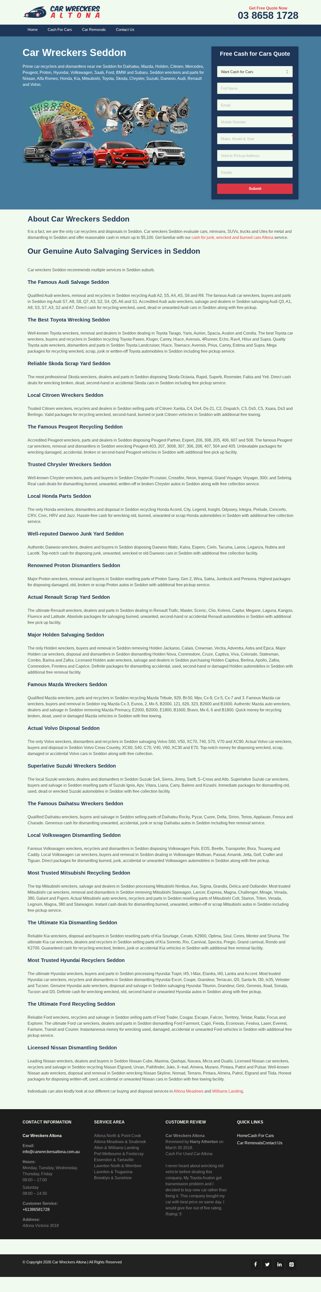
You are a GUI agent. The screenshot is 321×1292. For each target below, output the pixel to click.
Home (33, 29)
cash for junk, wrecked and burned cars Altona (232, 237)
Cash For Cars (60, 29)
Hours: (29, 1162)
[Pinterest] (291, 1264)
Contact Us (125, 29)
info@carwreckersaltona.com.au (51, 1152)
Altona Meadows (188, 1091)
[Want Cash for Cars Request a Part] (255, 71)
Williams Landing (227, 1091)
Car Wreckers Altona (42, 1136)
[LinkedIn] (279, 1264)
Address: (31, 1219)
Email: (28, 1146)
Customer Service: (40, 1203)
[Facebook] (255, 1264)
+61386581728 (36, 1209)
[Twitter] (267, 1264)
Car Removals (94, 29)
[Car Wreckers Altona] (62, 12)
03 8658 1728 (268, 15)
